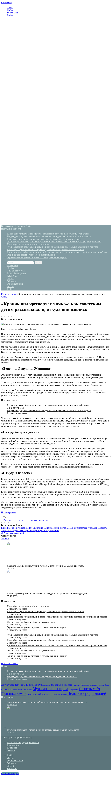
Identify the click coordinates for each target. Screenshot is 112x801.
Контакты (12, 747)
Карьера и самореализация (21, 92)
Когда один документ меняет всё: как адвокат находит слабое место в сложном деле (49, 236)
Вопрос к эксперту (17, 57)
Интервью (12, 85)
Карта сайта (13, 745)
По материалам (8, 512)
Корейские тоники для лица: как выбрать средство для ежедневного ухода (44, 239)
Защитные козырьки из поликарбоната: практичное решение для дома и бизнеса (47, 702)
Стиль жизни (14, 36)
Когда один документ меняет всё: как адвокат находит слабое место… (42, 676)
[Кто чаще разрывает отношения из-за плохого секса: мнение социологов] (23, 727)
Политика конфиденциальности (23, 742)
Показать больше (9, 663)
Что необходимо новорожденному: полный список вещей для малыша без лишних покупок (52, 247)
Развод (10, 190)
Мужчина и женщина (18, 113)
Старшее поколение (17, 169)
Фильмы (11, 176)
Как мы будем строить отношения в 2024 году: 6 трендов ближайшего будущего (47, 593)
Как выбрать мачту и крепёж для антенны (28, 244)
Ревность (12, 148)
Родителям (12, 155)
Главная (5, 294)
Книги (10, 78)
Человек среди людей (18, 183)
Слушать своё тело (17, 205)
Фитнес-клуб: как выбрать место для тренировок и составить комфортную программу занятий (54, 241)
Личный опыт (14, 22)
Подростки (13, 127)
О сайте (11, 750)
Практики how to (16, 141)
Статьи (10, 29)
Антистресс (13, 50)
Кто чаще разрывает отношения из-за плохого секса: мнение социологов (43, 730)
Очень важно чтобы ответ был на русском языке (31, 255)
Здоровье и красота (17, 71)
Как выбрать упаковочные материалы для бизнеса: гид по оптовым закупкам (45, 249)
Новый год (12, 212)
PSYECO (11, 219)
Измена (11, 197)
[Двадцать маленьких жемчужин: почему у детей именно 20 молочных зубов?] (23, 563)
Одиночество (14, 120)
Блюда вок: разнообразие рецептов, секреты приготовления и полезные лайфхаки (48, 233)
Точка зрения (14, 43)
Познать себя (14, 134)
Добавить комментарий (12, 533)
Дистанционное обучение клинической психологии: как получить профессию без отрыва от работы (57, 252)
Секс (9, 162)
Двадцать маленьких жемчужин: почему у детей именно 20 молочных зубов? (45, 566)
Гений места (13, 64)
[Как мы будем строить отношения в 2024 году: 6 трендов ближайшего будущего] (23, 591)
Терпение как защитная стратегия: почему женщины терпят (37, 257)
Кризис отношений (17, 99)
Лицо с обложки (15, 106)
